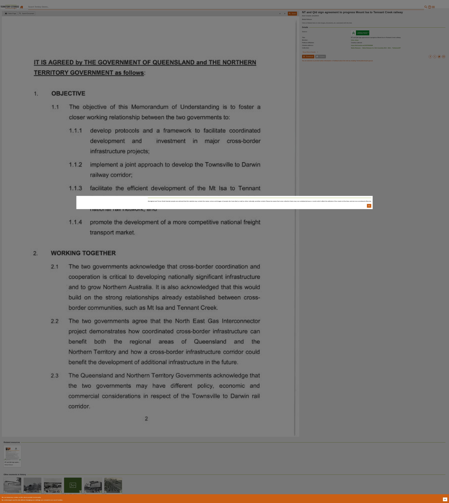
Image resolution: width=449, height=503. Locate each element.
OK (369, 206)
